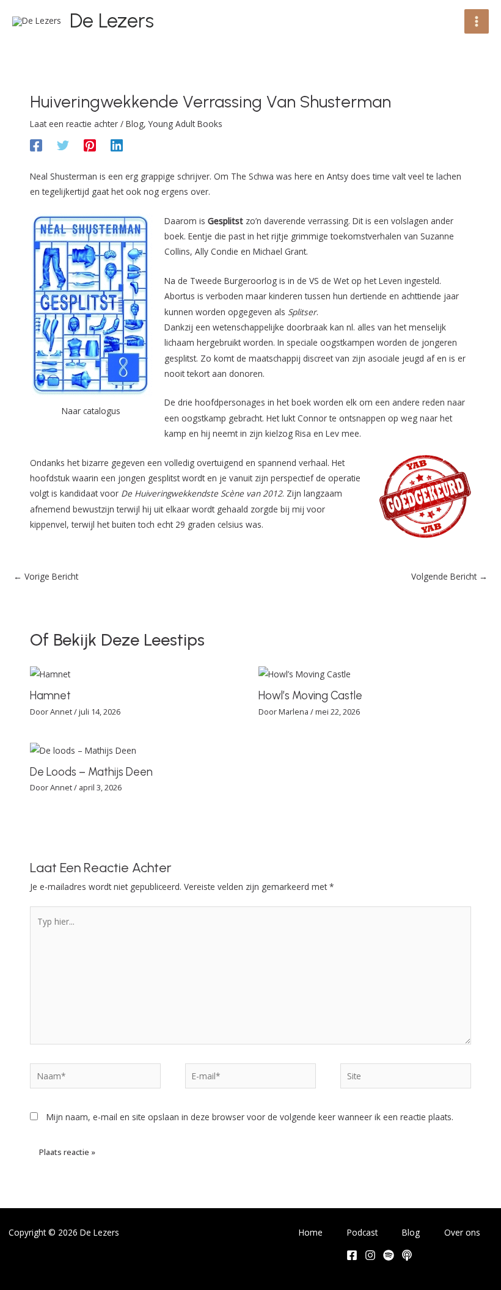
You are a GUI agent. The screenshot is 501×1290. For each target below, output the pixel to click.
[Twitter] (63, 144)
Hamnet (50, 695)
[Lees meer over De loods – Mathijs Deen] (83, 749)
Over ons (462, 1232)
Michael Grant (279, 251)
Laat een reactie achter (74, 123)
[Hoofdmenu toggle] (476, 21)
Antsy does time (358, 176)
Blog (135, 123)
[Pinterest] (90, 144)
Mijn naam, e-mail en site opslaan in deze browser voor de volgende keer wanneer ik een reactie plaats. (249, 1117)
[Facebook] (36, 144)
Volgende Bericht (449, 576)
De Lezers (112, 20)
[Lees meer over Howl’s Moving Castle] (304, 673)
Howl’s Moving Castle (310, 695)
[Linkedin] (117, 144)
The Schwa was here (271, 176)
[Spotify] (388, 1255)
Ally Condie (216, 251)
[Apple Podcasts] (406, 1255)
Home (311, 1232)
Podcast (362, 1232)
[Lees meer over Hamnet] (50, 673)
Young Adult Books (185, 123)
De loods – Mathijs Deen (91, 772)
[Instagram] (370, 1255)
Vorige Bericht (45, 576)
